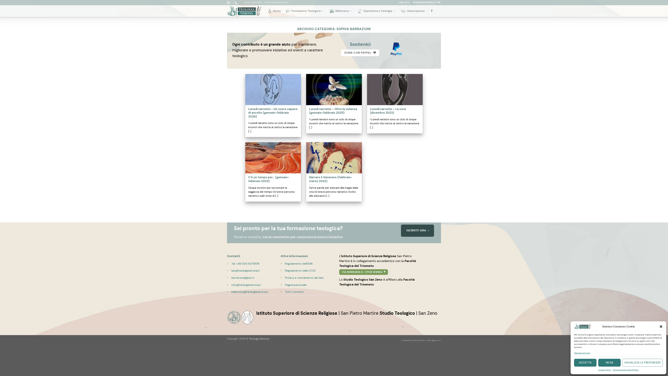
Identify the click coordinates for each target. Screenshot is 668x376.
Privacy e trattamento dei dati (304, 278)
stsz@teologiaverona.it (246, 285)
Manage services (582, 353)
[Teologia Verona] (244, 11)
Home (277, 11)
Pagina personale (296, 285)
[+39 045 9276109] (236, 2)
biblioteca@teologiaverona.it (249, 292)
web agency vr (434, 340)
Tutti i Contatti (253, 2)
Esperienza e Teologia (378, 11)
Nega (609, 362)
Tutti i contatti (294, 292)
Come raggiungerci (276, 2)
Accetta (585, 362)
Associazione (416, 11)
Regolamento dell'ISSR (299, 263)
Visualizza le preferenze (642, 362)
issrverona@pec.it (242, 278)
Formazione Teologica (306, 11)
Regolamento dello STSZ (300, 270)
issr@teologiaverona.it (245, 270)
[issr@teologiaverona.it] (229, 2)
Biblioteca (342, 11)
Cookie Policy (604, 370)
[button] (661, 326)
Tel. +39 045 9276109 (245, 263)
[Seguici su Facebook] (431, 11)
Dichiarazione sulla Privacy (626, 370)
